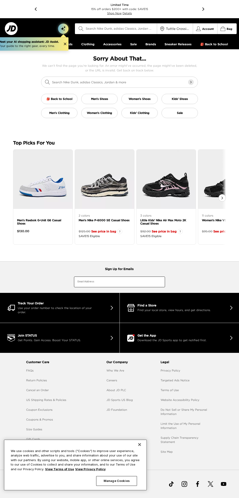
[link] (11, 28)
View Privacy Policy (90, 469)
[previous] (36, 9)
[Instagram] (184, 484)
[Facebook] (197, 484)
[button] (63, 29)
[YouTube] (223, 484)
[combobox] (116, 28)
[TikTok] (171, 484)
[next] (203, 9)
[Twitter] (210, 484)
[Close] (139, 444)
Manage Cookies (117, 481)
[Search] (81, 28)
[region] (75, 465)
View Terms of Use (59, 469)
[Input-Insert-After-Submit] (191, 82)
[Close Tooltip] (65, 44)
